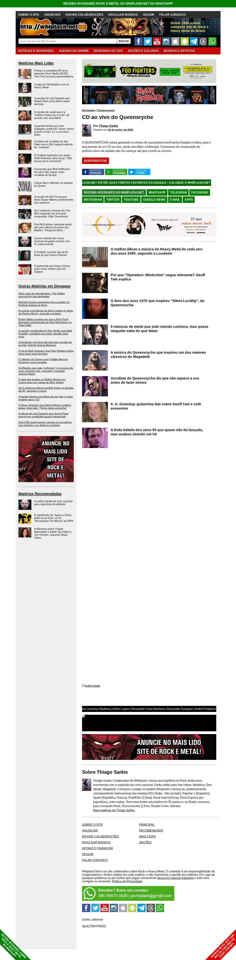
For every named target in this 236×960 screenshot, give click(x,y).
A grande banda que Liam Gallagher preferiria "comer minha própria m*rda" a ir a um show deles (54, 130)
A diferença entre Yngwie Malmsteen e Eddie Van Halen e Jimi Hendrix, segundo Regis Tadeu (53, 533)
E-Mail (175, 199)
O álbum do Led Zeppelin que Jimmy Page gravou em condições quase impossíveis (43, 415)
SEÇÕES (143, 50)
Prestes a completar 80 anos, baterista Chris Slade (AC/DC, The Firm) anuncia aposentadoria (53, 73)
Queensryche (106, 110)
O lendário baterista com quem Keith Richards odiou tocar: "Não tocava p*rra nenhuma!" (53, 158)
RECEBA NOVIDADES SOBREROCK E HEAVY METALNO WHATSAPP (14, 946)
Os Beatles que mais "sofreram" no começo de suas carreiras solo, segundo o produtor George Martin (45, 370)
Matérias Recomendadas (40, 494)
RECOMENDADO (151, 830)
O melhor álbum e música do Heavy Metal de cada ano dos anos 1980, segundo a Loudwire (156, 251)
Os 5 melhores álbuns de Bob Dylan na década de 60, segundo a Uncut (46, 389)
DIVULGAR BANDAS (123, 14)
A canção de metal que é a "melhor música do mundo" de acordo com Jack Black (51, 114)
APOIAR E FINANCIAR (97, 848)
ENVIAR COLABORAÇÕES (84, 14)
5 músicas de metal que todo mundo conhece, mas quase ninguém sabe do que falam (159, 329)
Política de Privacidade (127, 881)
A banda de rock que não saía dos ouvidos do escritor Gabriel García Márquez (45, 344)
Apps (189, 199)
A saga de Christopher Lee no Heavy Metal (51, 86)
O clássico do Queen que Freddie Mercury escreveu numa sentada (43, 361)
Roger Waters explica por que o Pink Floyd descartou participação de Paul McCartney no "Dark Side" (45, 322)
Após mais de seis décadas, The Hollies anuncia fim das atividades (41, 295)
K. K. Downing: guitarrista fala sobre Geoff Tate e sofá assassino (156, 406)
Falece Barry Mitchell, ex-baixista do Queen (53, 184)
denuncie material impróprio (175, 878)
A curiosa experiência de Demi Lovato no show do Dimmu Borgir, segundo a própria (45, 312)
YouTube (131, 199)
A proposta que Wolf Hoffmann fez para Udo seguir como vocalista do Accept (52, 171)
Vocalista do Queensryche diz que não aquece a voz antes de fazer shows (155, 380)
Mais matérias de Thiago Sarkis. (114, 810)
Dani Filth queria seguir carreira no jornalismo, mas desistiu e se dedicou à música (45, 424)
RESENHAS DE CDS (108, 50)
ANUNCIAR (52, 14)
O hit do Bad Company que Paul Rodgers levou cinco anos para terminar (46, 352)
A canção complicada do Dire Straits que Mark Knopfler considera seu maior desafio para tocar (45, 333)
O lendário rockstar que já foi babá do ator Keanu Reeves (51, 253)
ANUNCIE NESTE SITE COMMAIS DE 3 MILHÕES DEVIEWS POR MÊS (222, 946)
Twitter (112, 199)
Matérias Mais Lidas (36, 63)
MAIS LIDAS (147, 836)
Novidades (89, 110)
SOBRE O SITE (28, 14)
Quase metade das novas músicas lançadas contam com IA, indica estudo (52, 241)
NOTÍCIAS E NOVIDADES (36, 50)
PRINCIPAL (147, 824)
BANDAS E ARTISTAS (179, 50)
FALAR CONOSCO (172, 14)
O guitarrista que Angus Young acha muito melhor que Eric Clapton (52, 268)
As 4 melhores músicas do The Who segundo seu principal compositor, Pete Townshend (52, 213)
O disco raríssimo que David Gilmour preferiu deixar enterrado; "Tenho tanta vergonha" (44, 406)
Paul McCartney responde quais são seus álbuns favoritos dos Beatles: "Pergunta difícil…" (53, 227)
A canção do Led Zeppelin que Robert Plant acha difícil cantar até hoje (52, 101)
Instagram (93, 199)
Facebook (199, 192)
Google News (154, 199)
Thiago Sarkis (108, 125)
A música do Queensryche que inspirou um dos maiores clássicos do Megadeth (158, 354)
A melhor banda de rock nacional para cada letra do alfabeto (53, 503)
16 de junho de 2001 (120, 129)
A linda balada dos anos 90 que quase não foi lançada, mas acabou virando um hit (157, 432)
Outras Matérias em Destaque (44, 286)
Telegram (178, 192)
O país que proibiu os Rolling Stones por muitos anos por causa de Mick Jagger (42, 381)
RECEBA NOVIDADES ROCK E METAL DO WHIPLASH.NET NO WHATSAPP (118, 3)
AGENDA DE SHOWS (74, 50)
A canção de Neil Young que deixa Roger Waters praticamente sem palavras (53, 199)
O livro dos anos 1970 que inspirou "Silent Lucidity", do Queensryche (157, 303)
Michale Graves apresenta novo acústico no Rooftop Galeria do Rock (44, 304)
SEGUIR (148, 14)
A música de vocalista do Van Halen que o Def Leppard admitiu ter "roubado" (53, 144)
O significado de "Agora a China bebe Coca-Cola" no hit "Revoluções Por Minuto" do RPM (53, 517)
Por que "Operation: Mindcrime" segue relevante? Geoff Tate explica (158, 277)
